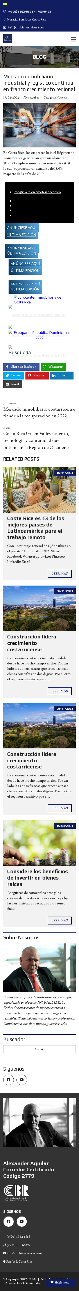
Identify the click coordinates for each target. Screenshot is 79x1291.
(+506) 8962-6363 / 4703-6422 (29, 11)
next (36, 437)
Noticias (61, 97)
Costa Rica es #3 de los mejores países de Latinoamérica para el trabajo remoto (35, 527)
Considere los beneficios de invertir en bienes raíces (37, 877)
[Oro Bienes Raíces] (6, 39)
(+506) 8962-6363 (18, 1237)
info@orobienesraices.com (26, 27)
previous (39, 410)
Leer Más (60, 574)
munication (31, 1283)
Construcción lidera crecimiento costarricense (31, 643)
